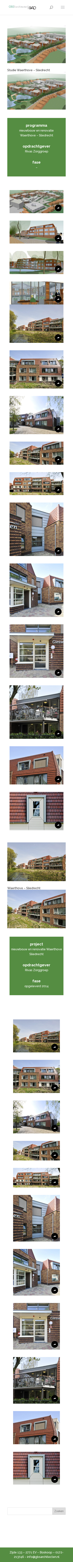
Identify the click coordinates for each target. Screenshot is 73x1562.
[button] (36, 201)
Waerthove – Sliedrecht (23, 888)
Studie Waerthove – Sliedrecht (28, 70)
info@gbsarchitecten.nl (43, 1557)
